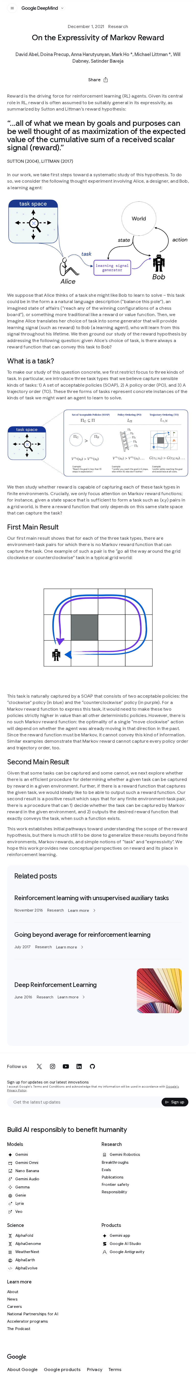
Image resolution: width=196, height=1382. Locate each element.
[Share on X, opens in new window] (71, 92)
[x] (39, 1066)
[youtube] (66, 1066)
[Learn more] (98, 904)
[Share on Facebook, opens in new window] (85, 92)
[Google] (16, 1357)
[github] (92, 1066)
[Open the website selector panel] (62, 8)
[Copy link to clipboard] (124, 92)
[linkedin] (79, 1066)
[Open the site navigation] (12, 8)
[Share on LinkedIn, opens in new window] (98, 92)
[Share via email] (111, 92)
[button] (98, 80)
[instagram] (52, 1066)
